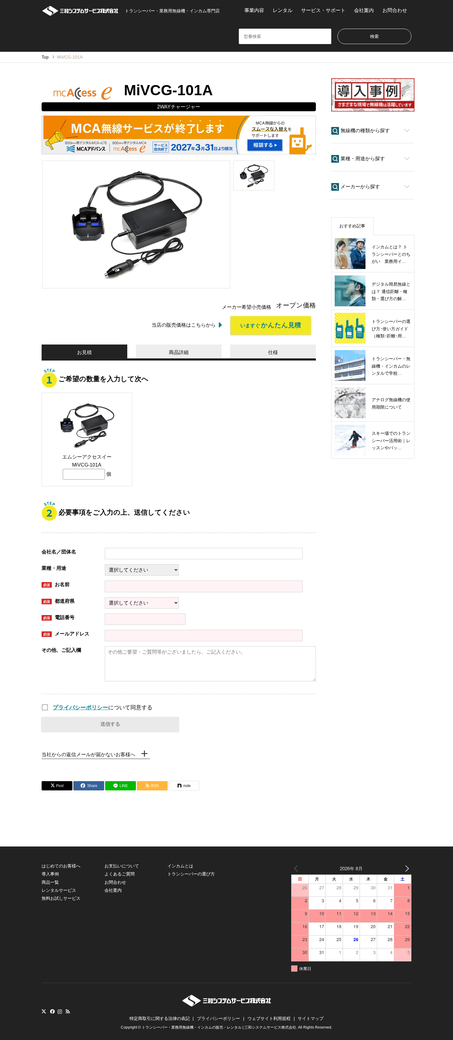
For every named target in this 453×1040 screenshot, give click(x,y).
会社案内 (364, 10)
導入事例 (50, 873)
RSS (68, 1011)
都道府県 (59, 601)
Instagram (60, 1011)
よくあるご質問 (119, 873)
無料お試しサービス (61, 898)
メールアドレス (66, 633)
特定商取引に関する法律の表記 (159, 1018)
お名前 (56, 584)
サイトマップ (311, 1018)
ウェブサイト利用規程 (269, 1018)
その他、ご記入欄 (61, 650)
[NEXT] (405, 868)
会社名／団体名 (59, 551)
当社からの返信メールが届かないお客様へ (88, 754)
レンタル (282, 10)
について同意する (103, 707)
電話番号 (59, 617)
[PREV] (297, 868)
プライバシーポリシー (80, 707)
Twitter (44, 1011)
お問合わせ (394, 10)
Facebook (52, 1011)
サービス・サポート (323, 10)
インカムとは (180, 865)
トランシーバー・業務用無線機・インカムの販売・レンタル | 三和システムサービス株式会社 (219, 1027)
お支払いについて (121, 865)
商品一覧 (50, 882)
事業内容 (254, 10)
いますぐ (270, 324)
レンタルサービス (59, 890)
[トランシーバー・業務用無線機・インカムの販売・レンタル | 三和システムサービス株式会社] (226, 1004)
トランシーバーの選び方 (191, 873)
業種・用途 (54, 568)
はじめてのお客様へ (61, 865)
